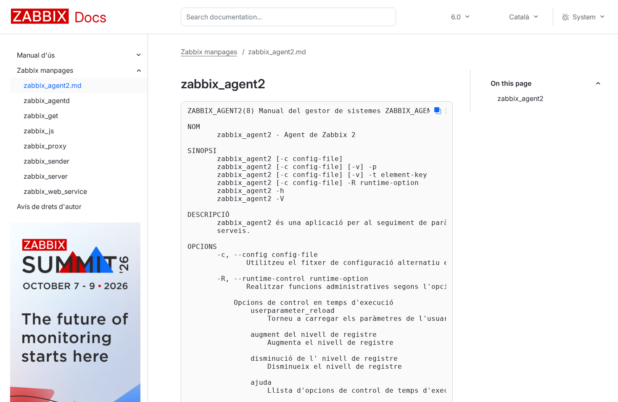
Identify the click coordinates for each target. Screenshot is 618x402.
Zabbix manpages (45, 70)
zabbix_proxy (45, 146)
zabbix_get (41, 115)
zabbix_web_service (55, 191)
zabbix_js (39, 131)
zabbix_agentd (47, 100)
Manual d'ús (36, 55)
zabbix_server (46, 176)
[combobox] (290, 17)
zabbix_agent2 (520, 98)
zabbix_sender (46, 161)
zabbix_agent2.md (53, 85)
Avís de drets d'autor (49, 206)
